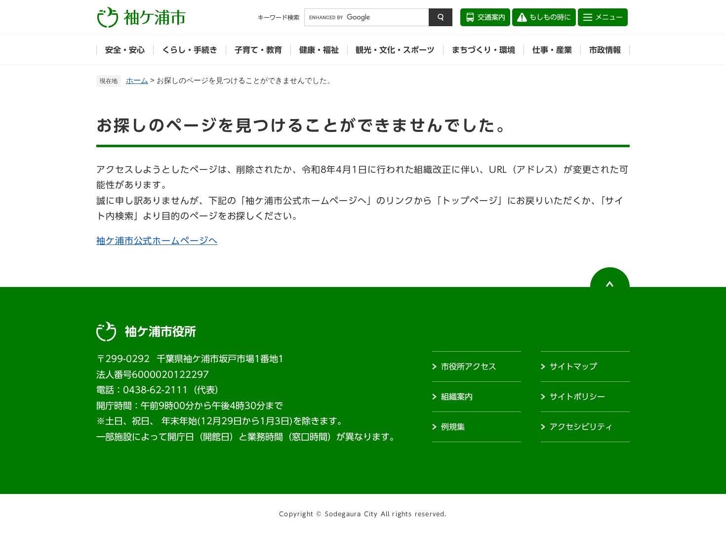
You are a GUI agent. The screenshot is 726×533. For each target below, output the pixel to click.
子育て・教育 (258, 50)
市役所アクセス (468, 366)
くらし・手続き (189, 50)
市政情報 (605, 50)
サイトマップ (573, 366)
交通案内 (491, 17)
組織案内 (457, 397)
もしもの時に (550, 17)
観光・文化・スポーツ (395, 50)
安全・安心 (125, 50)
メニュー (609, 17)
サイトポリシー (577, 397)
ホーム (137, 80)
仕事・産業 (552, 50)
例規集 (453, 427)
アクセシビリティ (581, 427)
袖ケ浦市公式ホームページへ (157, 240)
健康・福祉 (319, 50)
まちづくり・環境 (483, 50)
